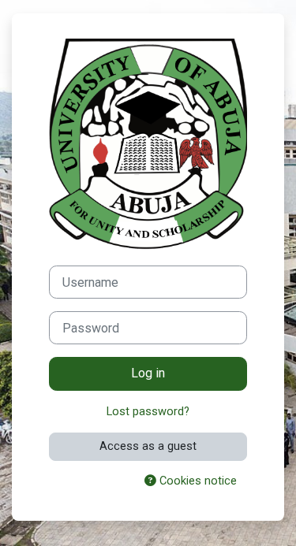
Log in (148, 373)
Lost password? (148, 411)
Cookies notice (196, 481)
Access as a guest (148, 446)
